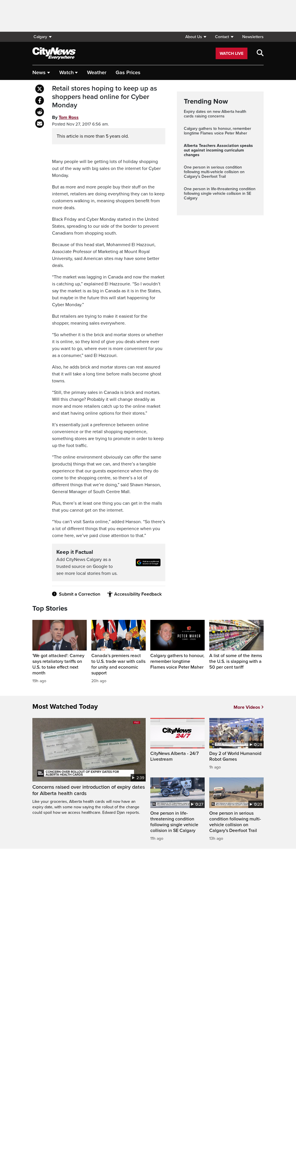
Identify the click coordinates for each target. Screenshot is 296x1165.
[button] (196, 37)
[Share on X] (39, 89)
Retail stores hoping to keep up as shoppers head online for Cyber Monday (104, 97)
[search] (260, 53)
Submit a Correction (79, 594)
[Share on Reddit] (39, 112)
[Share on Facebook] (39, 100)
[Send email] (39, 123)
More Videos (247, 707)
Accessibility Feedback (138, 594)
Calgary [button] (40, 36)
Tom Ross (69, 117)
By (65, 117)
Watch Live (231, 53)
